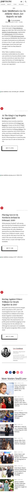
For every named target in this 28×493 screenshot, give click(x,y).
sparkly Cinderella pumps (10, 32)
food (15, 4)
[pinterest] (1, 108)
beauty (9, 4)
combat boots (8, 34)
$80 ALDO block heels (17, 36)
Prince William (18, 129)
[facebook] (10, 372)
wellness (21, 4)
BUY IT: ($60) (10, 336)
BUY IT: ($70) (10, 148)
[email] (21, 372)
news (14, 8)
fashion (3, 4)
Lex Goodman (16, 20)
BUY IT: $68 (10, 248)
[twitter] (14, 372)
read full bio (15, 360)
